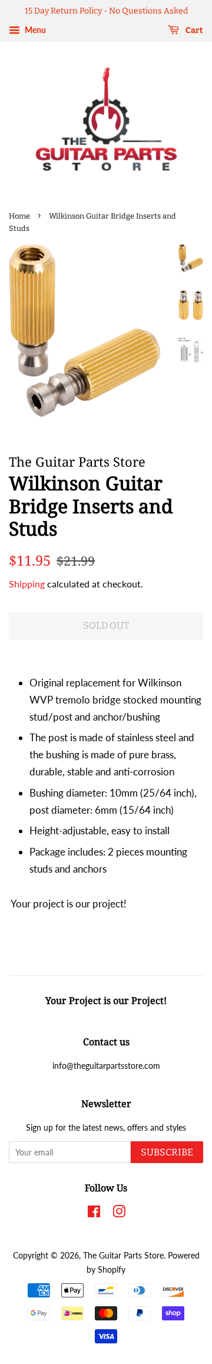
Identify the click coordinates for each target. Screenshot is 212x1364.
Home (19, 216)
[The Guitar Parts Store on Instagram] (118, 1213)
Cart (193, 30)
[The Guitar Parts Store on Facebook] (94, 1213)
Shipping (27, 583)
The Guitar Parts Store (123, 1255)
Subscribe (167, 1152)
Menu (34, 30)
